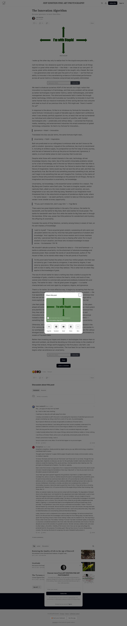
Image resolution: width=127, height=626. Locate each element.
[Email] (63, 326)
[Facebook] (56, 326)
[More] (78, 326)
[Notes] (71, 326)
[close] (80, 294)
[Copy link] (49, 326)
